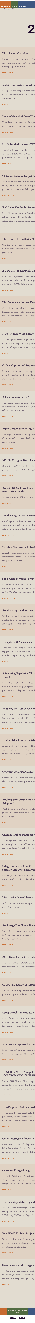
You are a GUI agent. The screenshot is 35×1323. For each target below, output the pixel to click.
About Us (13, 1317)
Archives (22, 1317)
